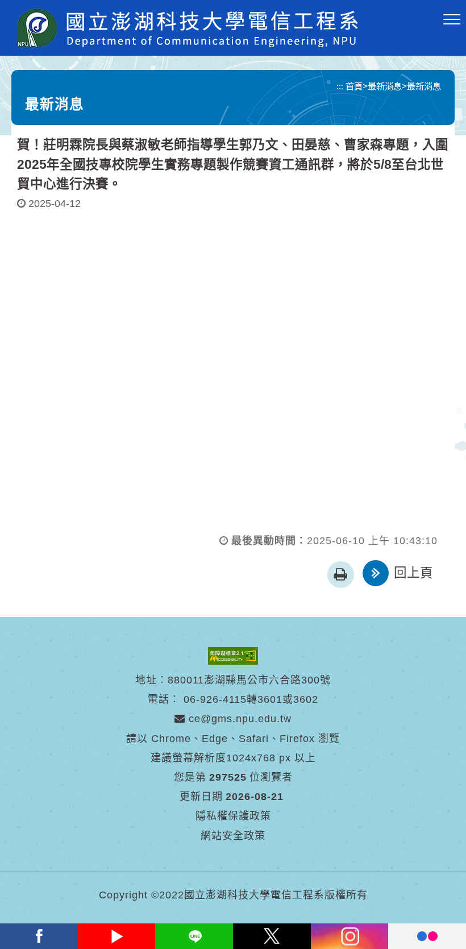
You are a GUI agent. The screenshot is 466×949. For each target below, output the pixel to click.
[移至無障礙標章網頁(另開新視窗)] (233, 655)
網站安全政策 (233, 836)
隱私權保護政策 (233, 816)
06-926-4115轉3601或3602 (251, 699)
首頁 (354, 86)
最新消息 (385, 86)
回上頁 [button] (413, 573)
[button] (451, 20)
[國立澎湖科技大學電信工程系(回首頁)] (187, 28)
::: (339, 86)
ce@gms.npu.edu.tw (238, 718)
